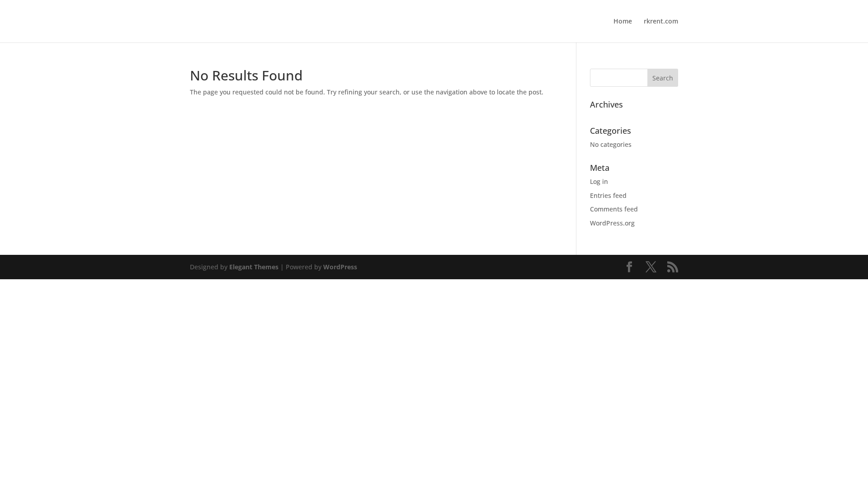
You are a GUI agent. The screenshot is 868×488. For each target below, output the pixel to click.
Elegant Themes (253, 267)
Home (622, 21)
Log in (599, 181)
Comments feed (614, 209)
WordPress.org (612, 223)
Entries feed (608, 195)
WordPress (340, 267)
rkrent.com (661, 21)
